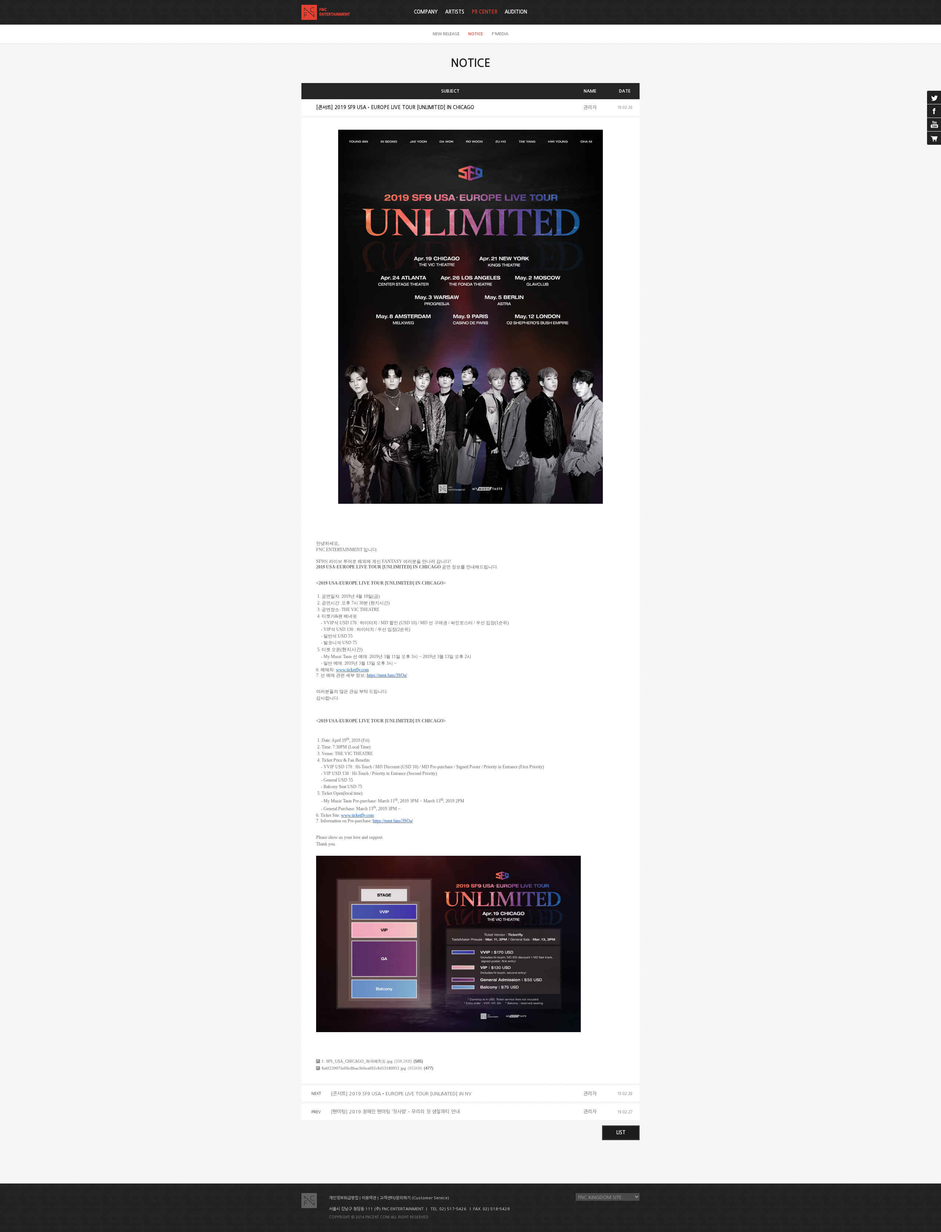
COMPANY (426, 12)
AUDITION (516, 12)
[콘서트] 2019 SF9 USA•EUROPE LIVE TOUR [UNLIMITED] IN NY (401, 1093)
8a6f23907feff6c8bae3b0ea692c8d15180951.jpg (364, 1068)
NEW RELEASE (446, 34)
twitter (934, 97)
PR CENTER (484, 12)
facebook (934, 111)
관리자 (590, 107)
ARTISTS (454, 12)
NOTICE (475, 34)
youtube (934, 124)
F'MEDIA (500, 34)
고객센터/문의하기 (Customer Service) (414, 1198)
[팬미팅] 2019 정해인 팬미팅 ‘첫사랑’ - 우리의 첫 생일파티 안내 (395, 1111)
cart (934, 138)
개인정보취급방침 (343, 1198)
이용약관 (369, 1198)
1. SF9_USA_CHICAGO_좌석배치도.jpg (357, 1061)
